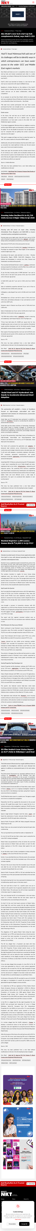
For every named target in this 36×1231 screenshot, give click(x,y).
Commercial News (7, 49)
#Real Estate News (5, 353)
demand (26, 239)
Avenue (9, 788)
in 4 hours (17, 212)
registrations (15, 668)
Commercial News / (9, 31)
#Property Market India (18, 356)
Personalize (12, 1224)
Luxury (3, 641)
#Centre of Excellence (27, 496)
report (30, 814)
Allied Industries (6, 405)
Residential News (6, 225)
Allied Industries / (9, 389)
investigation (13, 775)
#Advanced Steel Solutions (7, 499)
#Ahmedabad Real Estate (16, 353)
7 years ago (18, 31)
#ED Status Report (26, 1060)
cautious (26, 265)
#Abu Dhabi (4, 176)
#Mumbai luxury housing (16, 713)
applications (16, 456)
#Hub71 (3, 179)
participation (19, 611)
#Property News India (6, 1060)
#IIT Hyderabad (18, 499)
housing (24, 247)
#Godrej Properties (5, 710)
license (31, 1022)
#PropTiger (26, 353)
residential (21, 316)
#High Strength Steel (16, 496)
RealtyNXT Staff (27, 538)
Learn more (18, 1219)
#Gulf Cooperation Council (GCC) (22, 176)
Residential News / (9, 212)
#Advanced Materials (6, 496)
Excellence (10, 420)
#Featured (10, 176)
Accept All (24, 1224)
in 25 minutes (18, 538)
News (13, 1199)
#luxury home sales (5, 713)
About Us (26, 1199)
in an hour (17, 389)
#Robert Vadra (4, 1063)
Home (2, 1199)
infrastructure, (22, 466)
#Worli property (15, 710)
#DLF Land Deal (13, 1063)
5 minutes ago (15, 746)
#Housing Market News (6, 356)
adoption (30, 446)
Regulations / (8, 746)
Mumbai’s (24, 695)
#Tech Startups (10, 179)
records (22, 571)
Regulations (5, 759)
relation (4, 853)
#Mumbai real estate (24, 710)
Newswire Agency (25, 212)
